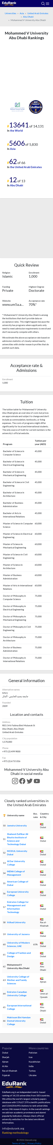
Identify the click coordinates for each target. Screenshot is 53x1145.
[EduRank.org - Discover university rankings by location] (9, 3)
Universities (10, 13)
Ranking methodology (15, 1132)
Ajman (5, 1061)
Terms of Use (18, 1143)
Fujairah (6, 1075)
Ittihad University (16, 922)
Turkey (32, 1070)
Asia (22, 13)
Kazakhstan (34, 1061)
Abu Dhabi (28, 16)
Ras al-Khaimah (9, 1070)
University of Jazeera (18, 934)
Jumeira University (17, 825)
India (31, 1066)
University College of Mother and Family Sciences (18, 980)
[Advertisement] (26, 69)
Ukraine (32, 1075)
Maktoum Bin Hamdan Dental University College (19, 1020)
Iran (31, 1057)
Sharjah (5, 1057)
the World (16, 130)
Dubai (5, 1052)
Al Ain (5, 1066)
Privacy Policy (34, 1143)
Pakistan (33, 1052)
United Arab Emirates (37, 13)
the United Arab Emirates (26, 167)
